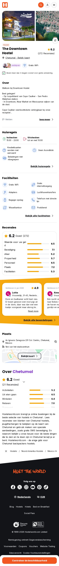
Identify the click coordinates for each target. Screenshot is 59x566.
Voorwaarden (10, 546)
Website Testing (47, 546)
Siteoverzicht (15, 553)
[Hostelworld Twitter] (19, 487)
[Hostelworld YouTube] (33, 487)
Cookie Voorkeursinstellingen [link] (36, 553)
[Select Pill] (41, 5)
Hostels (19, 507)
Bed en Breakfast (41, 507)
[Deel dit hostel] (55, 40)
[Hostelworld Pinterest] (39, 487)
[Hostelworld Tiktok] (46, 487)
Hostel (6, 45)
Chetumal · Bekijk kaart (17, 57)
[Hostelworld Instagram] (26, 487)
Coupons (23, 546)
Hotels (28, 507)
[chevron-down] (24, 382)
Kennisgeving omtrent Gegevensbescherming (29, 540)
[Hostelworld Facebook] (13, 487)
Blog (12, 507)
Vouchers (33, 546)
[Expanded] (6, 451)
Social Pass (29, 513)
